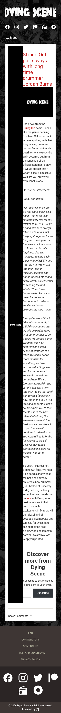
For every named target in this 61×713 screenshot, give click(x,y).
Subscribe (43, 593)
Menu (13, 37)
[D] (37, 709)
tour (28, 498)
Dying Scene (30, 12)
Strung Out (29, 128)
